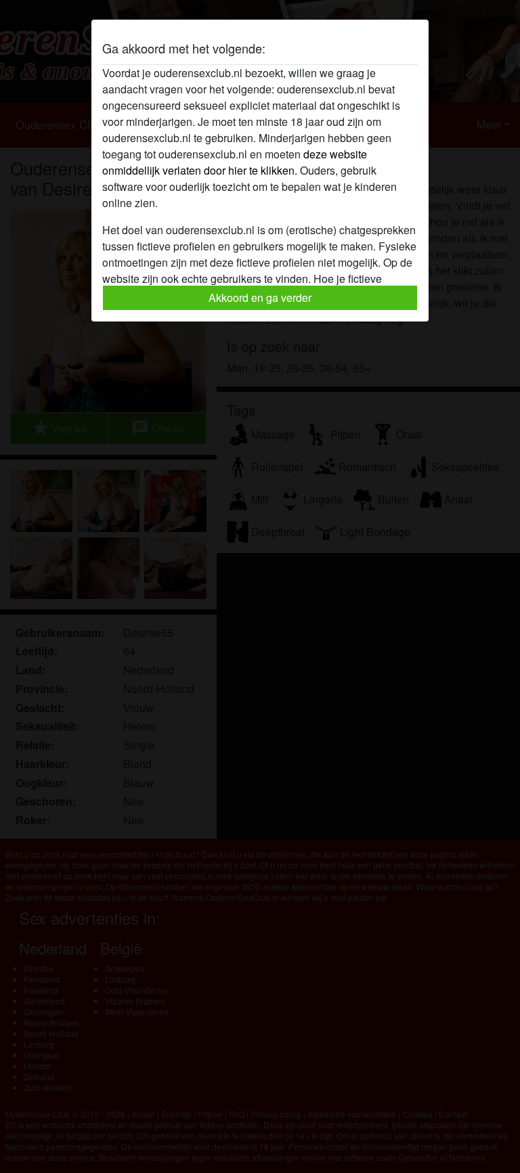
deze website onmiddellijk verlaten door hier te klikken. (234, 162)
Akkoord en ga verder (260, 297)
